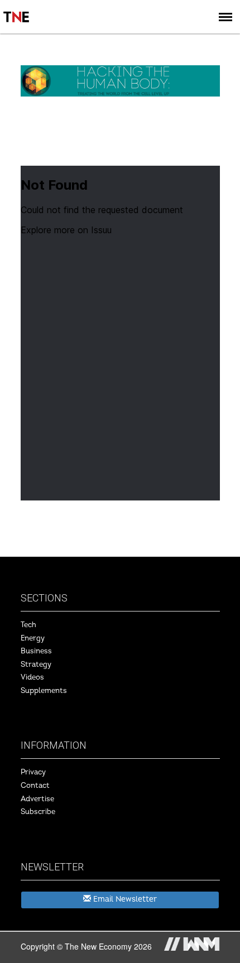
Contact (35, 785)
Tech (28, 624)
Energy (33, 638)
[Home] (16, 9)
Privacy (33, 772)
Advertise (37, 799)
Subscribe (38, 811)
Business (36, 651)
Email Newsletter (124, 899)
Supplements (44, 690)
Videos (32, 677)
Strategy (36, 664)
